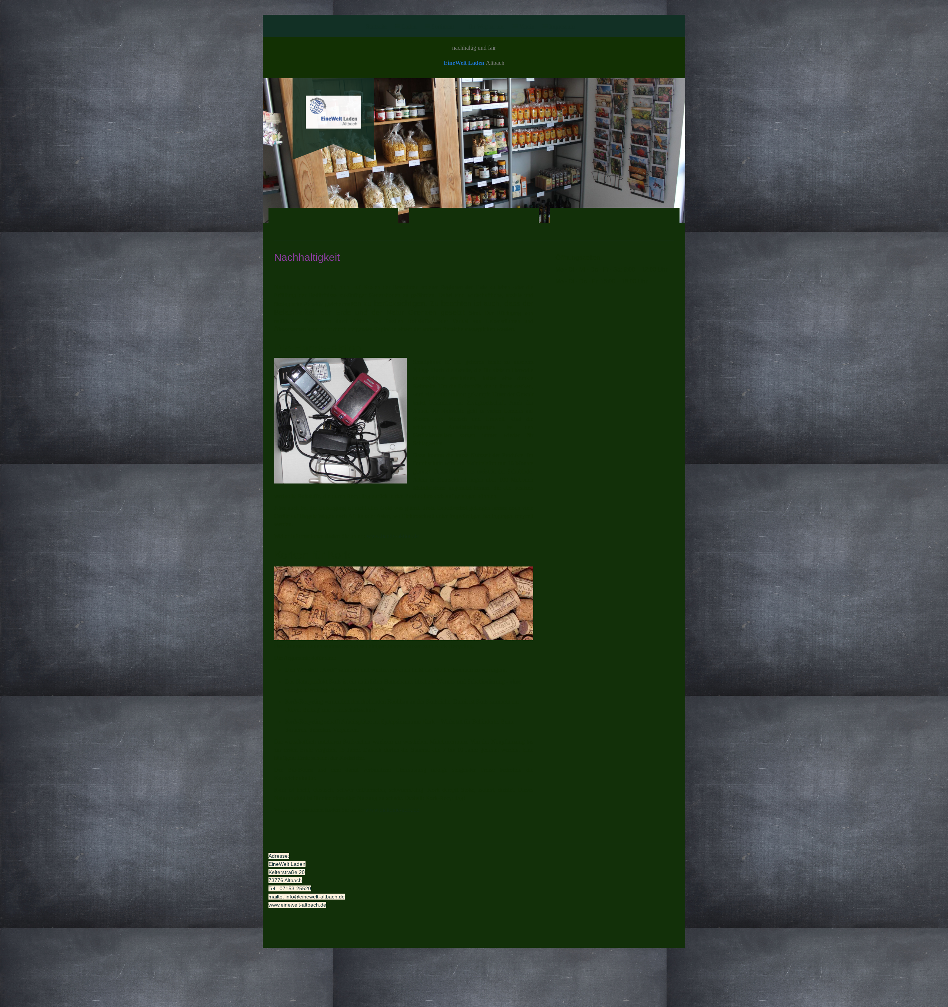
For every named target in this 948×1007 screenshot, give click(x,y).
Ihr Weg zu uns (486, 26)
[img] (333, 106)
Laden (409, 26)
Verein (526, 26)
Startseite (376, 26)
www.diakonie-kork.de (392, 810)
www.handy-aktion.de (393, 536)
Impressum (562, 26)
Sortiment (442, 26)
